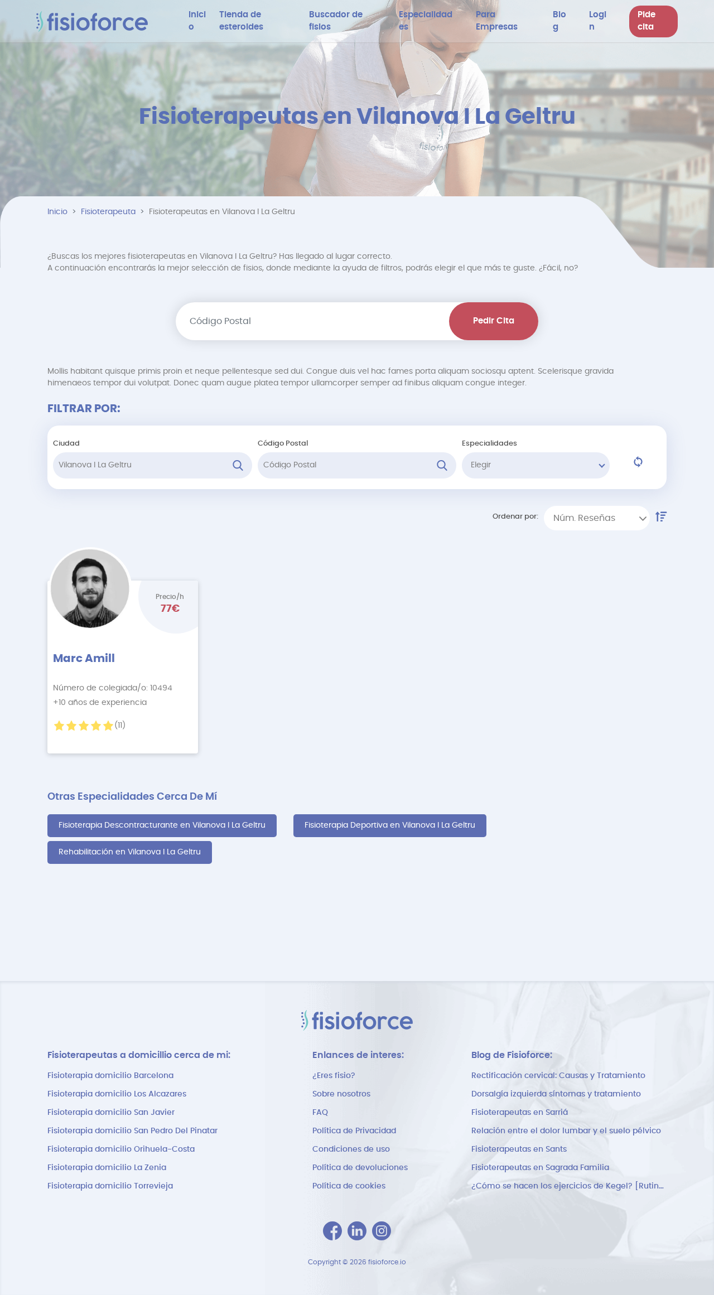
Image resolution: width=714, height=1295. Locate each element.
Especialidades (489, 443)
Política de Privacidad (354, 1131)
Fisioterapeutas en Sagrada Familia (540, 1168)
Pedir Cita (493, 321)
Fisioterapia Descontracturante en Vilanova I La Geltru (162, 825)
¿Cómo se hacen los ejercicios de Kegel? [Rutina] (569, 1186)
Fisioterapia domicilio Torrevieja (110, 1186)
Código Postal (283, 443)
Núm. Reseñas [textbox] (584, 518)
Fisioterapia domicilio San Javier (111, 1113)
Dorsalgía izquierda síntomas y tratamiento (556, 1094)
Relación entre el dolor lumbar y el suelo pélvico (566, 1131)
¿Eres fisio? (333, 1076)
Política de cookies (348, 1186)
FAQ (320, 1113)
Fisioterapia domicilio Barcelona (110, 1076)
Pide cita (646, 21)
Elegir (481, 465)
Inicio (57, 212)
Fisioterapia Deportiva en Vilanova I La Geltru (390, 825)
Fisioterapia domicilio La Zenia (106, 1168)
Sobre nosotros (341, 1094)
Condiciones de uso (351, 1149)
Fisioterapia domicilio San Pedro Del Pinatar (132, 1131)
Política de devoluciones (360, 1168)
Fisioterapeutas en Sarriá (519, 1113)
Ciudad (66, 443)
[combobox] (597, 518)
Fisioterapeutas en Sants (519, 1149)
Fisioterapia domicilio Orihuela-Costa (121, 1149)
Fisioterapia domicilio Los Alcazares (116, 1094)
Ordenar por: (515, 516)
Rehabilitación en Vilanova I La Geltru (130, 852)
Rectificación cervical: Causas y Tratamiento (558, 1076)
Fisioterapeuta (108, 212)
